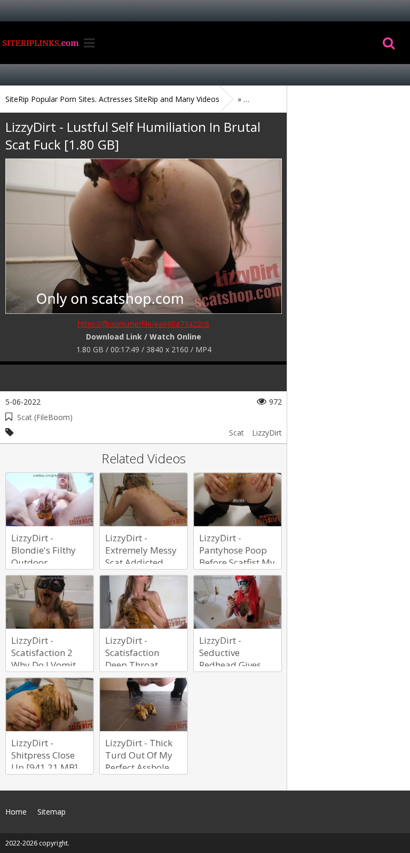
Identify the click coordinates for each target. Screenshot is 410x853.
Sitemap (51, 812)
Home (40, 42)
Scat (236, 433)
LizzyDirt (267, 433)
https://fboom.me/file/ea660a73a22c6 (143, 324)
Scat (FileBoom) (45, 417)
